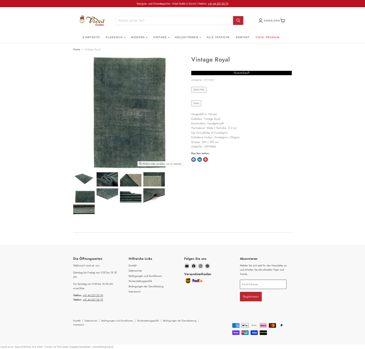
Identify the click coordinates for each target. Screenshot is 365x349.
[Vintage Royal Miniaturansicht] (84, 179)
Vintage (160, 37)
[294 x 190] (199, 94)
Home (76, 49)
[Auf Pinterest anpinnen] (205, 159)
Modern (138, 37)
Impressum (134, 291)
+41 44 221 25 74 (93, 295)
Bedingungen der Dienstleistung (146, 286)
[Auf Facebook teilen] (193, 159)
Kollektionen (187, 37)
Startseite (91, 37)
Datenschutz (135, 270)
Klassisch (115, 37)
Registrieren (251, 296)
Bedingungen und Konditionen (145, 276)
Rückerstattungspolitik (140, 281)
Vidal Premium (267, 37)
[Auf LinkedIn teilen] (199, 159)
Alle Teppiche (218, 37)
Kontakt (243, 37)
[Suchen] (238, 20)
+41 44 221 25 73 (218, 4)
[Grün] (196, 107)
